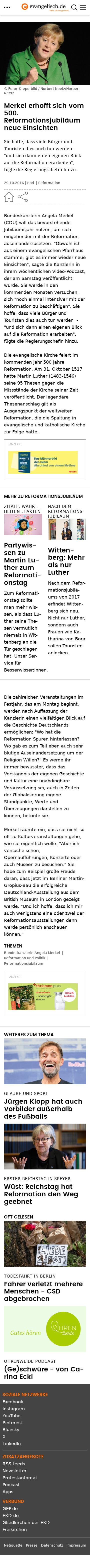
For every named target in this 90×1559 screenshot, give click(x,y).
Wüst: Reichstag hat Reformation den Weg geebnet (41, 1194)
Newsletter (14, 1470)
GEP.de (10, 1508)
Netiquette (13, 1545)
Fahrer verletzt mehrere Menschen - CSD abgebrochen (43, 1291)
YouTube (11, 1415)
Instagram (13, 1408)
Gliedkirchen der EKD (26, 1522)
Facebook (12, 1401)
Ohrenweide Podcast (30, 1361)
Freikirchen (14, 1529)
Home (9, 197)
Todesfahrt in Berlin (30, 1276)
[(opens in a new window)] (43, 462)
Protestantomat (19, 1477)
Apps (7, 1491)
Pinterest (12, 1422)
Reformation (49, 183)
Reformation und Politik (24, 958)
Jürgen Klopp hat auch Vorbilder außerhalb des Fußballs (43, 1109)
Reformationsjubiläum (23, 963)
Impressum (76, 1545)
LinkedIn (11, 1443)
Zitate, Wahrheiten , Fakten (22, 509)
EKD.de (10, 1515)
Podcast (11, 1484)
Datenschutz (52, 1545)
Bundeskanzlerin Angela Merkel (32, 953)
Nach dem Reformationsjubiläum (66, 511)
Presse (32, 1545)
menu (7, 7)
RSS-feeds (13, 1463)
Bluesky (11, 1429)
